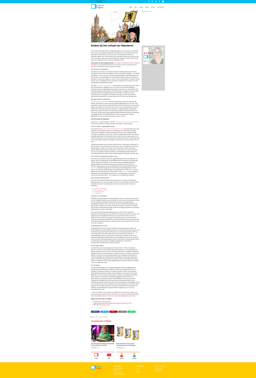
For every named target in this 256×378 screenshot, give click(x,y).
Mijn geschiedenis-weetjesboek (99, 101)
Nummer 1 (94, 168)
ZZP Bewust (158, 371)
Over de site (160, 7)
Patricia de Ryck (159, 368)
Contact (115, 371)
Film (135, 7)
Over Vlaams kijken (118, 368)
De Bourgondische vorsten (100, 190)
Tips (100, 307)
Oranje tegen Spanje (99, 191)
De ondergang (97, 193)
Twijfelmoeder (158, 370)
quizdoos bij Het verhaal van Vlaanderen (126, 122)
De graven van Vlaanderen (100, 188)
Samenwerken (116, 370)
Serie (137, 368)
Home (130, 7)
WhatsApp (123, 303)
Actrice (153, 7)
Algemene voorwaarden (119, 374)
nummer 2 (124, 171)
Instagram (117, 303)
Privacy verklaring (117, 373)
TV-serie (141, 7)
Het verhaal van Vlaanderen (104, 85)
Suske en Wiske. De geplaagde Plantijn (112, 129)
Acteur (147, 7)
